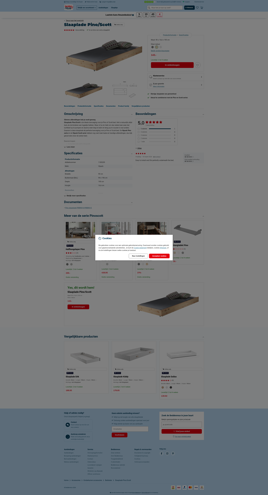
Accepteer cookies (159, 256)
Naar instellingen (138, 256)
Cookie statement (140, 248)
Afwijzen (163, 248)
